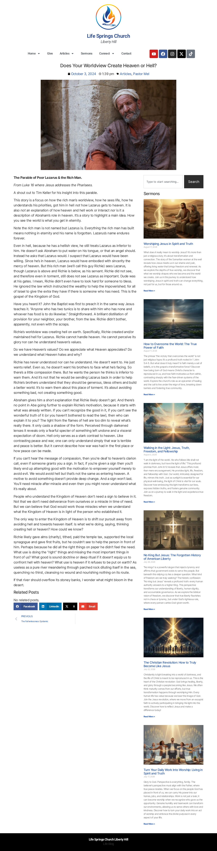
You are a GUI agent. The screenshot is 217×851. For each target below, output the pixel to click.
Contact (126, 53)
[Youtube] (154, 54)
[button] (26, 606)
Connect (104, 53)
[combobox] (163, 181)
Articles (64, 53)
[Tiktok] (190, 54)
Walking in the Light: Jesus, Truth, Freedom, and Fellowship (167, 449)
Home (32, 53)
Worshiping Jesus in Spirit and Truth (168, 244)
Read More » (149, 290)
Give (50, 53)
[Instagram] (172, 54)
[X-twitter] (181, 54)
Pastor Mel (141, 74)
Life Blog (108, 844)
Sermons (86, 53)
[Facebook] (163, 54)
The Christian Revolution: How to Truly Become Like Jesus (170, 664)
